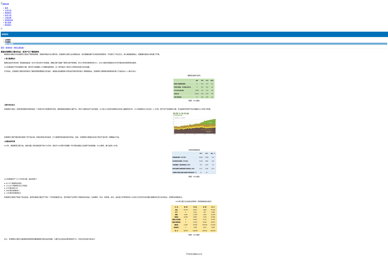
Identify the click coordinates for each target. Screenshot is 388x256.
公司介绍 (8, 10)
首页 (6, 8)
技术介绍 (8, 15)
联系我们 (8, 25)
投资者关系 (9, 20)
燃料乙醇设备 (19, 48)
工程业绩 (8, 18)
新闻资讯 (8, 13)
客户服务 (8, 22)
